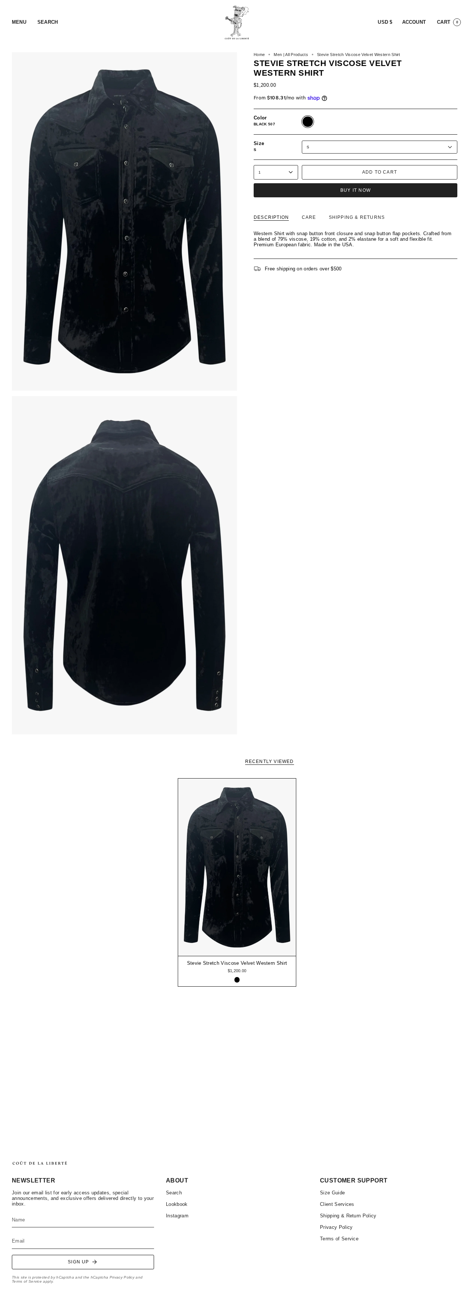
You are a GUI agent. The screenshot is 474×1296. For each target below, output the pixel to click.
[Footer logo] (39, 1163)
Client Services (337, 1204)
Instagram (177, 1215)
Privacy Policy (122, 1277)
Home (259, 54)
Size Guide (332, 1192)
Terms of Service (27, 1281)
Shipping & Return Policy (348, 1215)
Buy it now (355, 190)
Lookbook (177, 1204)
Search (174, 1192)
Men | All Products (291, 54)
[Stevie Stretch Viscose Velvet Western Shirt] (237, 867)
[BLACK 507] (237, 980)
